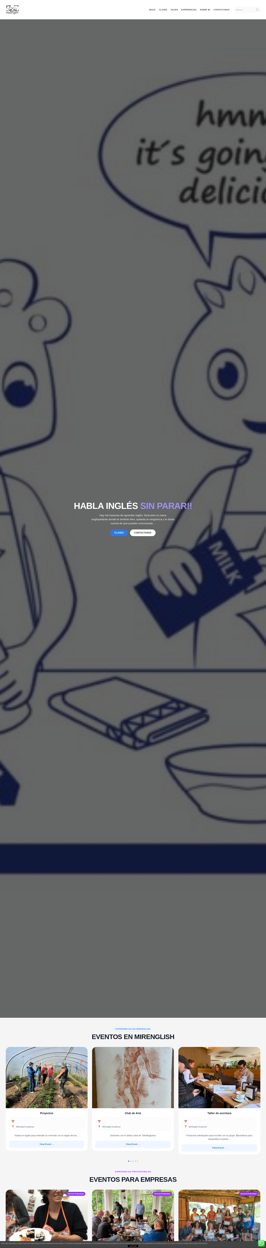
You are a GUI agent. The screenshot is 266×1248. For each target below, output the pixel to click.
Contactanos (221, 10)
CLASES (119, 533)
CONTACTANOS (142, 533)
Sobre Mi (205, 10)
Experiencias (188, 10)
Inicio (152, 10)
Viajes (174, 10)
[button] (128, 1161)
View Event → (46, 1148)
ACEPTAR (133, 1246)
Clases (163, 10)
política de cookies (169, 1243)
